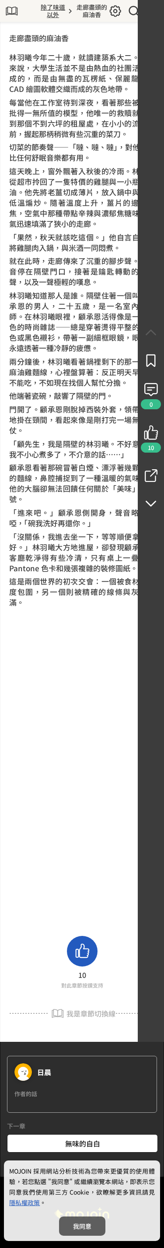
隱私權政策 (24, 1202)
